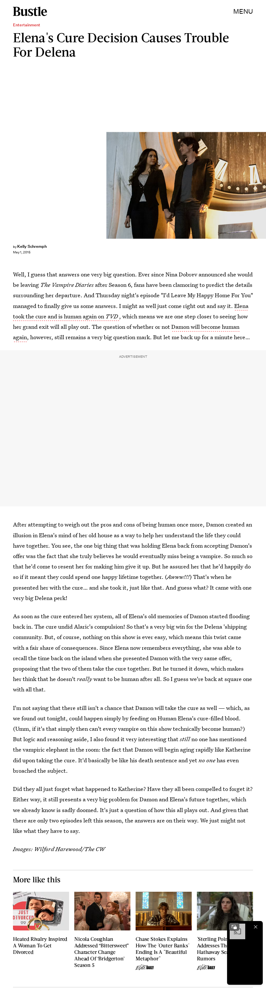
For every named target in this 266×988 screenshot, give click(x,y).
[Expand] (234, 927)
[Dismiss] (255, 927)
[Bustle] (30, 11)
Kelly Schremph (32, 246)
